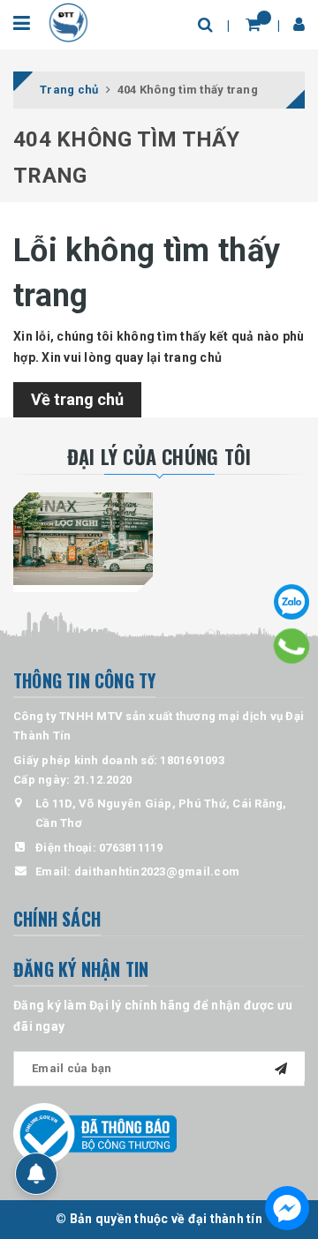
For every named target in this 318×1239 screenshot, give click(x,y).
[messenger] (287, 1208)
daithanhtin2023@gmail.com (156, 871)
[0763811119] (292, 645)
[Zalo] (291, 602)
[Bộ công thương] (95, 1132)
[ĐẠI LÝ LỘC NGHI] (83, 538)
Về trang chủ (77, 399)
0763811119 (131, 847)
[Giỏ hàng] (253, 24)
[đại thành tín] (68, 21)
